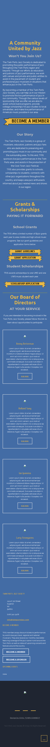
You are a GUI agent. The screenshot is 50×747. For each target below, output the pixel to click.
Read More (25, 376)
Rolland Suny (25, 408)
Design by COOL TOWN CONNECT (25, 718)
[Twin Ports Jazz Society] (25, 692)
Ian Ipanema (25, 473)
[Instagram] (33, 708)
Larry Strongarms (25, 537)
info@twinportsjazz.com (18, 620)
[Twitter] (17, 708)
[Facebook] (25, 708)
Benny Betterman (25, 343)
